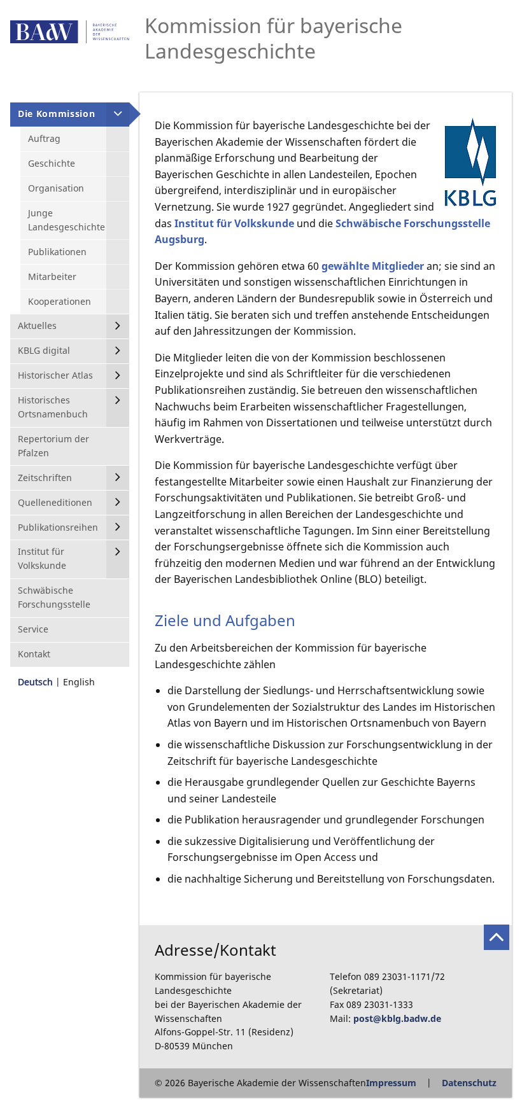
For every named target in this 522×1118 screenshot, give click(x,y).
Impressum (391, 1083)
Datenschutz (469, 1083)
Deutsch (35, 682)
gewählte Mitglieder (372, 266)
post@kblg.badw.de (397, 1018)
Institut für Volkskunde (234, 223)
